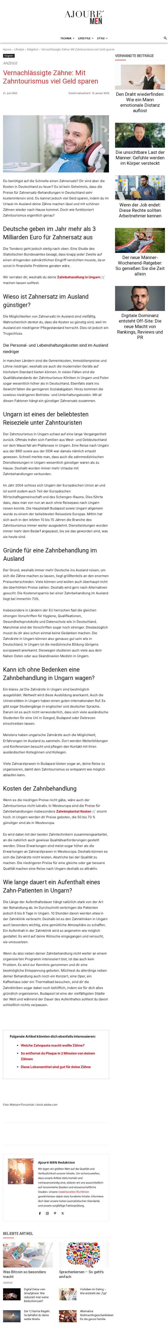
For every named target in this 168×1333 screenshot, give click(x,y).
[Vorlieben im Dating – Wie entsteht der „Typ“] (68, 1294)
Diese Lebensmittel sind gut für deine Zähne (56, 1067)
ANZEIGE (7, 1282)
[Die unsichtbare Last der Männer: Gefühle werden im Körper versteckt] (140, 135)
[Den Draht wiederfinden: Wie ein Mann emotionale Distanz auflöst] (140, 77)
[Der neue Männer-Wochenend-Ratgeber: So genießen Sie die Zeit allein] (140, 240)
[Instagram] (47, 1212)
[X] (94, 104)
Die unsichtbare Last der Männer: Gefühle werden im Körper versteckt (140, 158)
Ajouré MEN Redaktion (56, 1162)
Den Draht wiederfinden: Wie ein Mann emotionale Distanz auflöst (140, 102)
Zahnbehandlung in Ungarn (78, 277)
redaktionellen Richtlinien (73, 1191)
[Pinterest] (104, 104)
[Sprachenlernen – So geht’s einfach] (84, 1254)
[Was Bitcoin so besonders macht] (28, 1254)
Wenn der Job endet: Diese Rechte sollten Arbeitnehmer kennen (140, 210)
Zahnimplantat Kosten (73, 811)
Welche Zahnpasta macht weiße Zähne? (52, 1045)
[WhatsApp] (74, 104)
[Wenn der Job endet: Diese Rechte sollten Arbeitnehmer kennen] (140, 187)
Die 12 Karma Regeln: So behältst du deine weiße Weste (37, 1315)
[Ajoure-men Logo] (84, 17)
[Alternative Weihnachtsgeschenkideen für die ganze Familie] (68, 1316)
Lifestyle (19, 49)
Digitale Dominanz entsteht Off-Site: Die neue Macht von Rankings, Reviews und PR (140, 326)
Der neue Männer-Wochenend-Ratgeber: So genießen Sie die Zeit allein (140, 266)
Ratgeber (32, 49)
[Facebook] (84, 104)
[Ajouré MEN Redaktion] (20, 1187)
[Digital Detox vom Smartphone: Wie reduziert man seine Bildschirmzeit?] (12, 1294)
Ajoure (7, 49)
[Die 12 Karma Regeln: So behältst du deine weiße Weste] (12, 1316)
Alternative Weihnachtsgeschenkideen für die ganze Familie (97, 1315)
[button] (164, 38)
